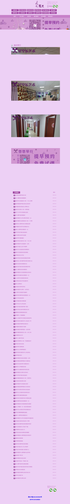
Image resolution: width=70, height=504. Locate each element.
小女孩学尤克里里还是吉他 (22, 337)
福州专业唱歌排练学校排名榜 (22, 428)
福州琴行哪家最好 (20, 297)
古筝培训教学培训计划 (21, 254)
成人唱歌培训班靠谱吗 (21, 257)
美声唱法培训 (37, 10)
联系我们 (50, 16)
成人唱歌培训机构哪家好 (21, 328)
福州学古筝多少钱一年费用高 (22, 268)
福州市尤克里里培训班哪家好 (22, 308)
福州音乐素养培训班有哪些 (22, 502)
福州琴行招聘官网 (20, 405)
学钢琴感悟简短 (19, 500)
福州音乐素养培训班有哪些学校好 (23, 482)
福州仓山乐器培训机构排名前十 (23, 451)
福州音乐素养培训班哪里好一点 (23, 354)
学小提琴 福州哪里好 (20, 274)
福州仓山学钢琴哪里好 (21, 408)
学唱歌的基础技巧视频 (21, 385)
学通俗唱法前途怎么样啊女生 (22, 265)
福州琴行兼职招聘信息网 (21, 454)
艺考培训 (53, 13)
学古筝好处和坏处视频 (21, 294)
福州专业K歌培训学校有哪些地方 (23, 468)
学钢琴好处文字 (19, 394)
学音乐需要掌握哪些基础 (21, 471)
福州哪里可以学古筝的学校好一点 (23, 277)
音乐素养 (53, 10)
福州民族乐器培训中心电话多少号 (23, 380)
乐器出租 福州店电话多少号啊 (22, 480)
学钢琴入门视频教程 (20, 374)
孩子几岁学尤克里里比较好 (22, 271)
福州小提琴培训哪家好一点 (22, 288)
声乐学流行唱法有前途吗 (21, 291)
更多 (54, 251)
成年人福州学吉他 (20, 397)
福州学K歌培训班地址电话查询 (23, 448)
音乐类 (29, 16)
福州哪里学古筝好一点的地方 (22, 348)
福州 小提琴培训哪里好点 (21, 474)
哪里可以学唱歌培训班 (21, 425)
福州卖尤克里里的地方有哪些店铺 (23, 457)
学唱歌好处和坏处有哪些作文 (22, 285)
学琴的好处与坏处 (20, 314)
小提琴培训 (38, 13)
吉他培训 (22, 13)
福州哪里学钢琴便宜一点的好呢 (23, 388)
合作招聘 (43, 16)
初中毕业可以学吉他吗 (21, 362)
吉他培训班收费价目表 (21, 440)
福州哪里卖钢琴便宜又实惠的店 (23, 420)
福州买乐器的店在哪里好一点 (22, 334)
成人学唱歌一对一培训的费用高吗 (23, 465)
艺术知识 (16, 251)
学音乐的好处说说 (20, 402)
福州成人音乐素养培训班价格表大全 (24, 320)
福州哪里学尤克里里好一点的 (22, 302)
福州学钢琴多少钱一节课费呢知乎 (23, 400)
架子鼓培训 (45, 10)
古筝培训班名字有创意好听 (22, 340)
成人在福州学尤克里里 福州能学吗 (24, 377)
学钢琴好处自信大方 (20, 488)
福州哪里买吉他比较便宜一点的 (23, 417)
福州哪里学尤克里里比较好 (22, 442)
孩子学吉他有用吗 (20, 357)
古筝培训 (30, 13)
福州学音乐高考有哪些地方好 (22, 368)
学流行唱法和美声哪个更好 (22, 365)
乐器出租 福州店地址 (20, 345)
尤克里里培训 (45, 13)
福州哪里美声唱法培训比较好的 (23, 262)
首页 (15, 16)
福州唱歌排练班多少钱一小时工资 (23, 391)
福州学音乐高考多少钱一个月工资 (23, 300)
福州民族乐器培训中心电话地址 (23, 411)
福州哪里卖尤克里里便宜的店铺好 (23, 462)
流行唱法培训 (22, 10)
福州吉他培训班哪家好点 (21, 322)
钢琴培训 (15, 13)
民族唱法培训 (30, 10)
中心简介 (22, 16)
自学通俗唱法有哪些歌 (21, 360)
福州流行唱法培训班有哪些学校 (23, 325)
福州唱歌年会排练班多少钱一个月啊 (24, 280)
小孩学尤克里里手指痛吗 (21, 351)
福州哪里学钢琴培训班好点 (22, 382)
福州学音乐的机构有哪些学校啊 (23, 317)
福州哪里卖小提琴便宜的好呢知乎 (23, 494)
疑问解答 (36, 16)
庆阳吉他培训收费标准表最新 (22, 491)
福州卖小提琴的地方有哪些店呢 (23, 282)
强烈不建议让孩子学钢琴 (21, 305)
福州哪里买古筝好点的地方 (22, 431)
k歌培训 (15, 10)
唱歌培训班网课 (19, 497)
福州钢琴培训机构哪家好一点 (22, 460)
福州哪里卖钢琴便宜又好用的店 (23, 445)
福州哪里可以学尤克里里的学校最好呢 (24, 477)
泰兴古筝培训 (19, 342)
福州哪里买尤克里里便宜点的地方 (23, 331)
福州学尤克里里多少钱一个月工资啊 (24, 260)
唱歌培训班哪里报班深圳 (21, 371)
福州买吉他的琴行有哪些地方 (22, 422)
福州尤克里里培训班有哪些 (22, 311)
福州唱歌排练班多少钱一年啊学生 (23, 437)
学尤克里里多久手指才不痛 (22, 485)
